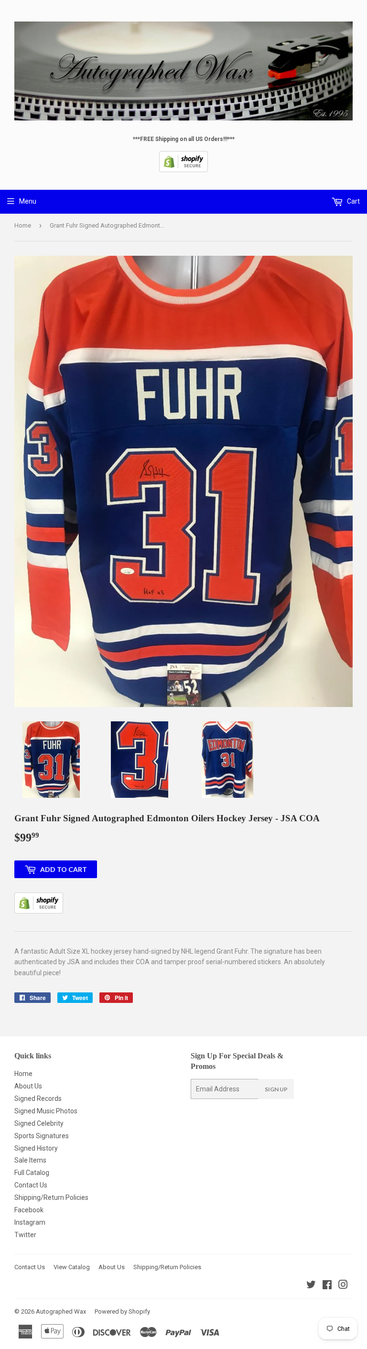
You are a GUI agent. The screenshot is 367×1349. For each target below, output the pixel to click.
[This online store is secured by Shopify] (183, 170)
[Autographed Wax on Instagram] (343, 1286)
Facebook (28, 1210)
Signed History (36, 1148)
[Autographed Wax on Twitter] (311, 1286)
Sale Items (30, 1160)
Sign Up (276, 1089)
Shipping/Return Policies (51, 1197)
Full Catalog (31, 1172)
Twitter (25, 1235)
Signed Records (38, 1098)
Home (22, 225)
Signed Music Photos (45, 1111)
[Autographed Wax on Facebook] (327, 1286)
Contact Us (30, 1185)
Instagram (29, 1222)
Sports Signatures (41, 1136)
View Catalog (72, 1267)
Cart (352, 201)
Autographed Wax (61, 1311)
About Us (28, 1086)
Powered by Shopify (122, 1311)
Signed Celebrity (39, 1123)
